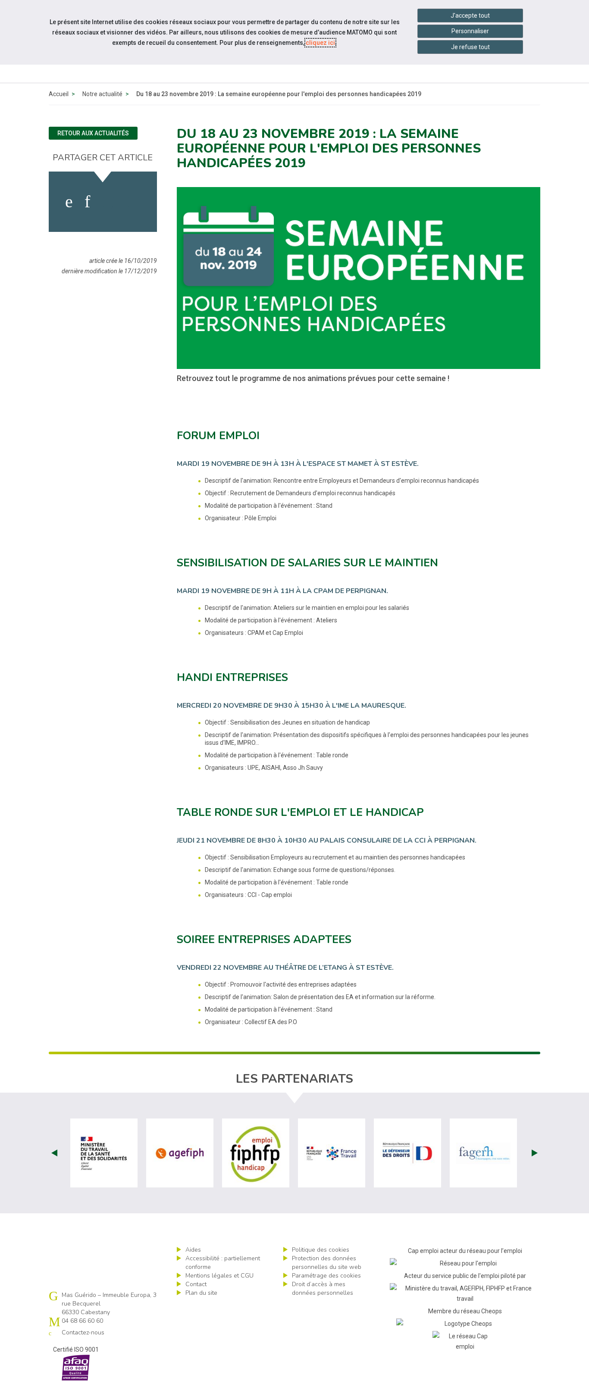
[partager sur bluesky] (133, 201)
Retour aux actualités (93, 133)
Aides (193, 1250)
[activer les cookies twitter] (108, 201)
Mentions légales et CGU (219, 1275)
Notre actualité (102, 94)
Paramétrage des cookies (326, 1275)
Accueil (59, 94)
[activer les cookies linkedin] (87, 201)
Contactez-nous (83, 1332)
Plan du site (201, 1293)
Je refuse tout (470, 47)
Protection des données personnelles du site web (326, 1262)
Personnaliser (470, 31)
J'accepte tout (470, 15)
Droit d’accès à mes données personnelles (322, 1288)
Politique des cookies (320, 1250)
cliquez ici (320, 42)
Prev (54, 1152)
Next (535, 1152)
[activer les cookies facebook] (69, 201)
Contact (196, 1284)
